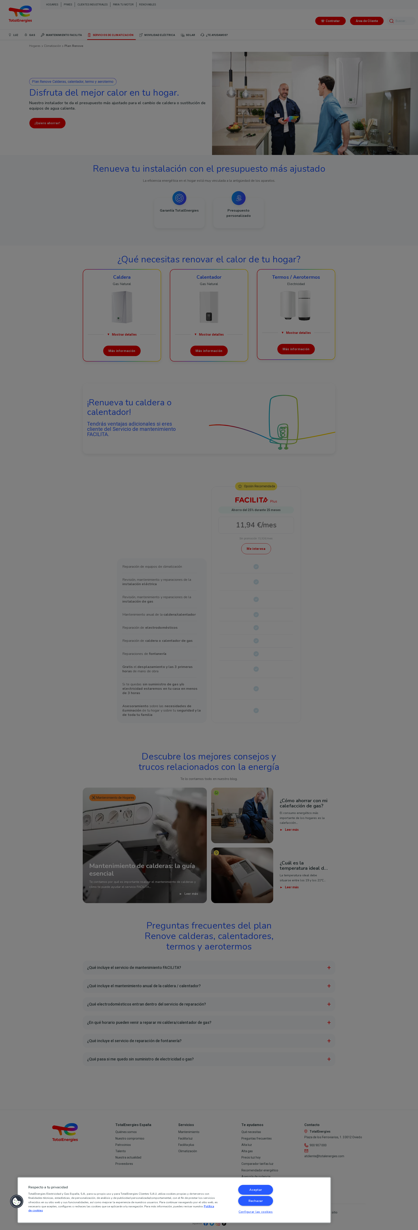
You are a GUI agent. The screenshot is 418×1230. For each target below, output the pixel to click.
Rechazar (255, 1201)
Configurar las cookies (256, 1212)
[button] (17, 1201)
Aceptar (255, 1190)
